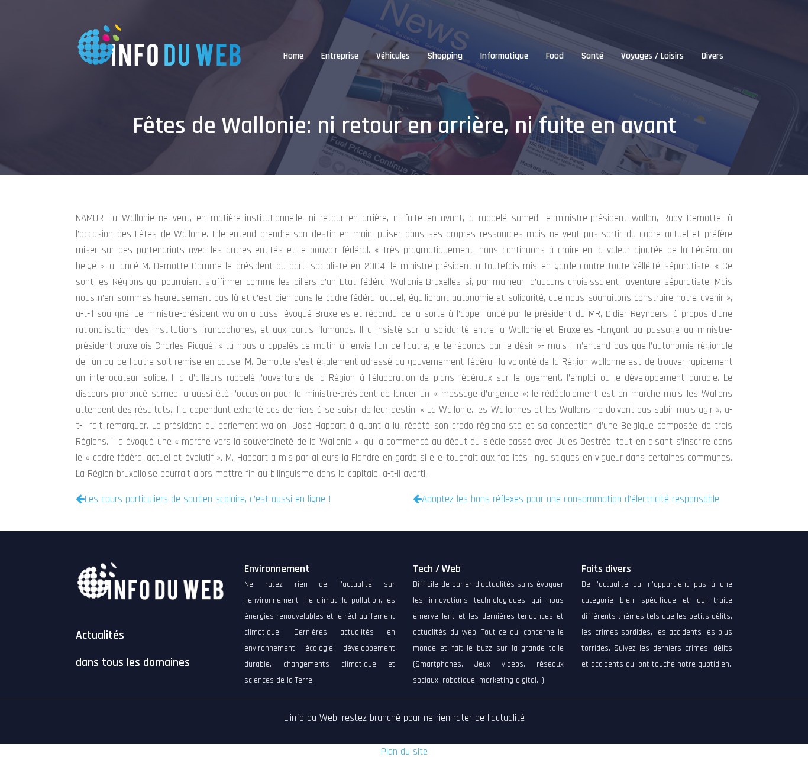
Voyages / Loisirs (652, 56)
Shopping (445, 56)
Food (555, 56)
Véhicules (393, 56)
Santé (592, 56)
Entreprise (339, 56)
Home (293, 56)
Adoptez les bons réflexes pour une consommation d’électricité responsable (570, 499)
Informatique (504, 56)
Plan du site (404, 751)
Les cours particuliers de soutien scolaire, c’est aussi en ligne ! (208, 499)
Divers (712, 56)
